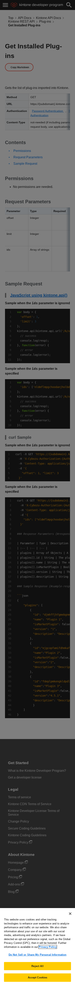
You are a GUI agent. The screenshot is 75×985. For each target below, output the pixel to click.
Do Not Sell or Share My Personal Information (38, 954)
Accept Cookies (37, 977)
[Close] (70, 913)
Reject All (37, 966)
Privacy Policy (48, 946)
